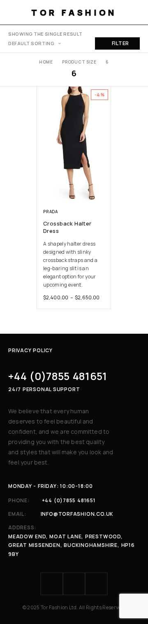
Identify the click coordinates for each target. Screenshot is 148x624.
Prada (50, 211)
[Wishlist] (44, 94)
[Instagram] (74, 584)
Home (46, 62)
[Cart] (136, 12)
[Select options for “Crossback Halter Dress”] (104, 193)
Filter (120, 43)
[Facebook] (52, 584)
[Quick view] (44, 105)
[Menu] (13, 12)
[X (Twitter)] (96, 584)
